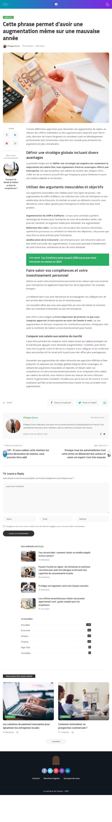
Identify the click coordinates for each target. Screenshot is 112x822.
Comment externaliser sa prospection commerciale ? (72, 726)
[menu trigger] (6, 4)
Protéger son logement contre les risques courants (63, 585)
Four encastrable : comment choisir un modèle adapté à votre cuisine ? (64, 554)
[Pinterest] (6, 143)
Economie (25, 630)
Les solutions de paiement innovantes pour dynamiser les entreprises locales (26, 726)
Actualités (25, 625)
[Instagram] (61, 770)
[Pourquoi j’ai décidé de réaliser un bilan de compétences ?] (11, 168)
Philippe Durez (13, 46)
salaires (89, 341)
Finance (24, 642)
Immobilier (26, 653)
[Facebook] (6, 134)
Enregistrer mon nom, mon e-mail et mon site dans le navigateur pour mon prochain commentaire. (45, 526)
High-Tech (25, 647)
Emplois (8, 17)
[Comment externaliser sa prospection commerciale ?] (83, 701)
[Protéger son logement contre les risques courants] (28, 587)
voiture (68, 170)
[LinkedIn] (67, 770)
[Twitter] (15, 134)
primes (55, 170)
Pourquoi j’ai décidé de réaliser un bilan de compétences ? (11, 184)
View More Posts (97, 417)
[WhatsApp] (15, 143)
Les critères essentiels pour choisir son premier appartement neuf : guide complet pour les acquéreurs (61, 602)
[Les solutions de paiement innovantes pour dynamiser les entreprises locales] (28, 701)
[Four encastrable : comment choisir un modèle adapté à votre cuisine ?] (28, 556)
